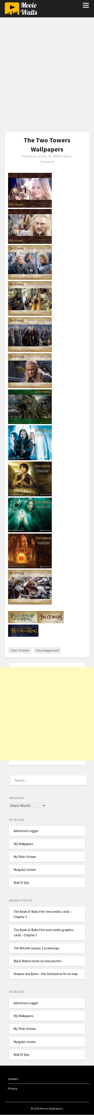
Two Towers (19, 650)
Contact (13, 1079)
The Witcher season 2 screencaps (36, 948)
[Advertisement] (47, 76)
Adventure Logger (26, 831)
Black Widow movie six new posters (38, 961)
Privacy (12, 1088)
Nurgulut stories (25, 869)
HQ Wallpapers (23, 844)
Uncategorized (47, 650)
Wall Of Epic (22, 883)
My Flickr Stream (25, 857)
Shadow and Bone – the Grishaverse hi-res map (46, 974)
